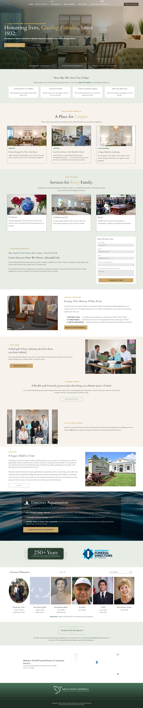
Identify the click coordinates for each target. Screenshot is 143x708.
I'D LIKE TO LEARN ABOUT (105, 262)
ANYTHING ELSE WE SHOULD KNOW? (108, 268)
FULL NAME (100, 242)
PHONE (99, 249)
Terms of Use (72, 704)
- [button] (76, 657)
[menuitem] (31, 4)
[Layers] (118, 654)
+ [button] (76, 654)
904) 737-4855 (29, 668)
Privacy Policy (63, 704)
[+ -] (97, 664)
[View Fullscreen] (76, 660)
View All (63, 572)
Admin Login (80, 704)
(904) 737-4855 (34, 66)
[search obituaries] (131, 572)
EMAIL (99, 255)
